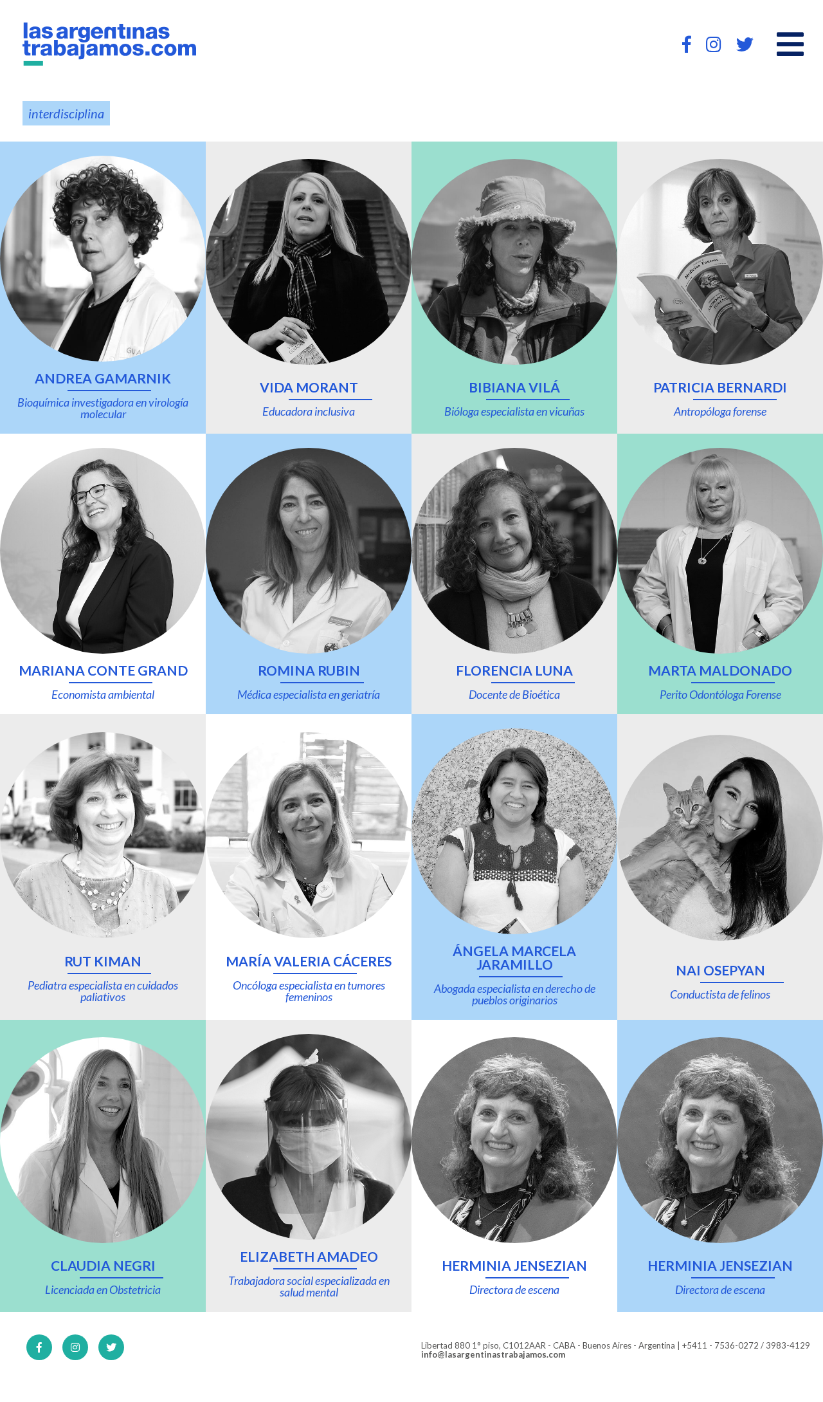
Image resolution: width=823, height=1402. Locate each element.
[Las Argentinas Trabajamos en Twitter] (745, 44)
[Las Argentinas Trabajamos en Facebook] (686, 44)
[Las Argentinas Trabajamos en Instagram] (713, 44)
